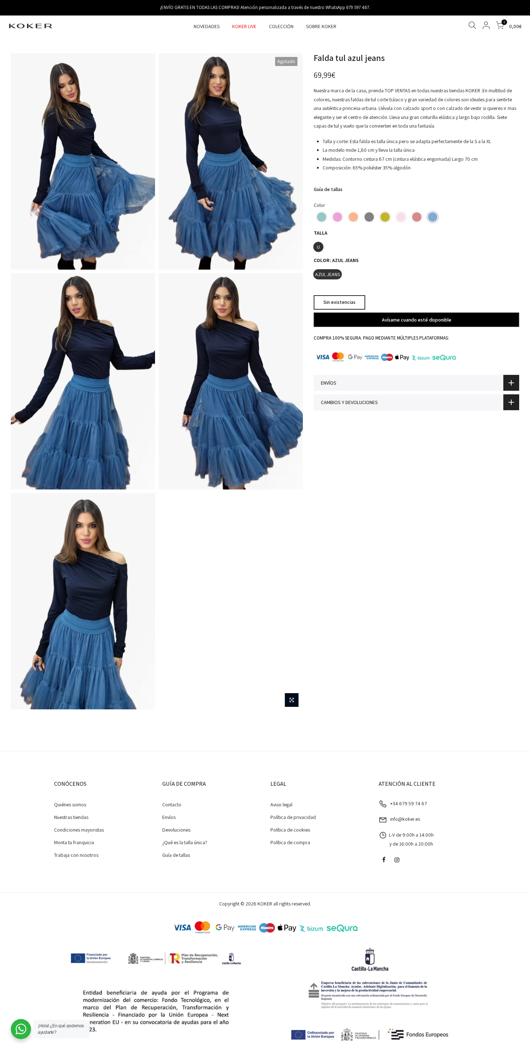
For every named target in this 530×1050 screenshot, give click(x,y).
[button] (321, 217)
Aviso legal (281, 804)
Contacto (171, 804)
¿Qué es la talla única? (184, 842)
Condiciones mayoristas (79, 830)
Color (319, 205)
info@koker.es (405, 819)
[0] (500, 26)
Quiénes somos (70, 804)
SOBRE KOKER (321, 26)
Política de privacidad (293, 817)
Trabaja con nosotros (76, 855)
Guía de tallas (328, 189)
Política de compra (290, 842)
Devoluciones (176, 830)
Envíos (169, 817)
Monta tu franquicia (74, 842)
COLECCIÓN (281, 26)
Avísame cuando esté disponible (416, 319)
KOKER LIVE (244, 26)
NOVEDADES (207, 26)
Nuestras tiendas (71, 817)
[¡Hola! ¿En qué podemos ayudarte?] (21, 1029)
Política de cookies (290, 830)
